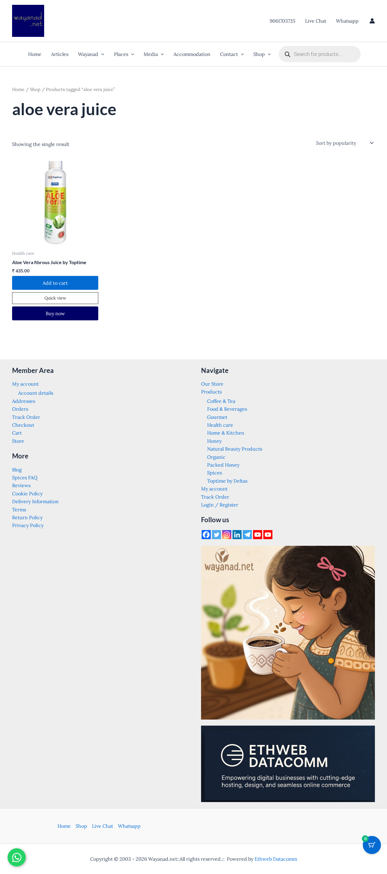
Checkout (23, 425)
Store (18, 441)
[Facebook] (206, 534)
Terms (19, 510)
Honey (214, 441)
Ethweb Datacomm (276, 859)
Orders (20, 409)
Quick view (55, 298)
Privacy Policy (28, 525)
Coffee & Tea (221, 401)
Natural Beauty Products (234, 449)
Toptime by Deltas (227, 481)
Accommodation (192, 54)
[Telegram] (247, 534)
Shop (259, 54)
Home (34, 54)
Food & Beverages (227, 409)
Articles (59, 54)
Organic (216, 457)
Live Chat (315, 21)
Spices (214, 473)
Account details (35, 393)
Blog (17, 470)
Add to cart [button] (55, 283)
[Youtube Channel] (267, 534)
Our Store (212, 384)
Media (151, 54)
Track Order (26, 417)
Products (211, 392)
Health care (220, 425)
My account (25, 384)
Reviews (21, 485)
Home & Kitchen (225, 433)
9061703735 (282, 21)
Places (121, 54)
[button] (101, 54)
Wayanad (88, 54)
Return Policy (27, 517)
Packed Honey (223, 465)
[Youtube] (257, 534)
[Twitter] (216, 534)
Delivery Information (35, 501)
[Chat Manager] (17, 857)
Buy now (55, 313)
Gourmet (217, 417)
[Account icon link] (372, 21)
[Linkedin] (237, 534)
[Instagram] (226, 534)
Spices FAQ (24, 477)
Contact (229, 54)
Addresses (23, 401)
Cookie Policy (27, 493)
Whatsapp (347, 21)
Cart (17, 433)
